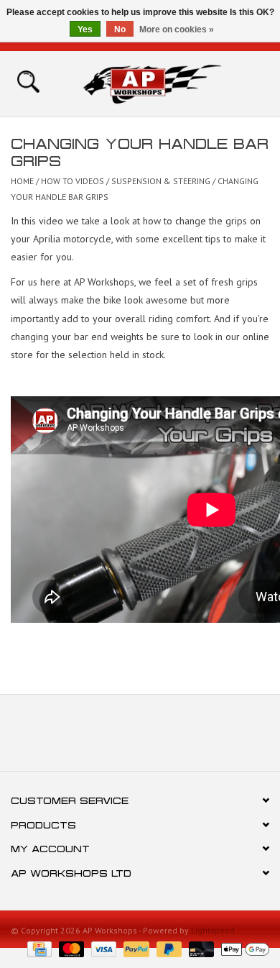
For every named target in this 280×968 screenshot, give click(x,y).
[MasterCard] (70, 948)
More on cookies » (176, 29)
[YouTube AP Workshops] (140, 737)
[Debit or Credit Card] (200, 948)
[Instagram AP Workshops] (165, 737)
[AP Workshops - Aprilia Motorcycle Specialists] (174, 82)
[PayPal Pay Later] (167, 948)
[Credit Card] (38, 948)
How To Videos (72, 180)
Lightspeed (213, 930)
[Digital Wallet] (242, 948)
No (120, 29)
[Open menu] (28, 80)
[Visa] (102, 948)
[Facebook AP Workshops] (114, 737)
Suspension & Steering (162, 180)
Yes (85, 29)
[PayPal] (134, 948)
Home (22, 180)
